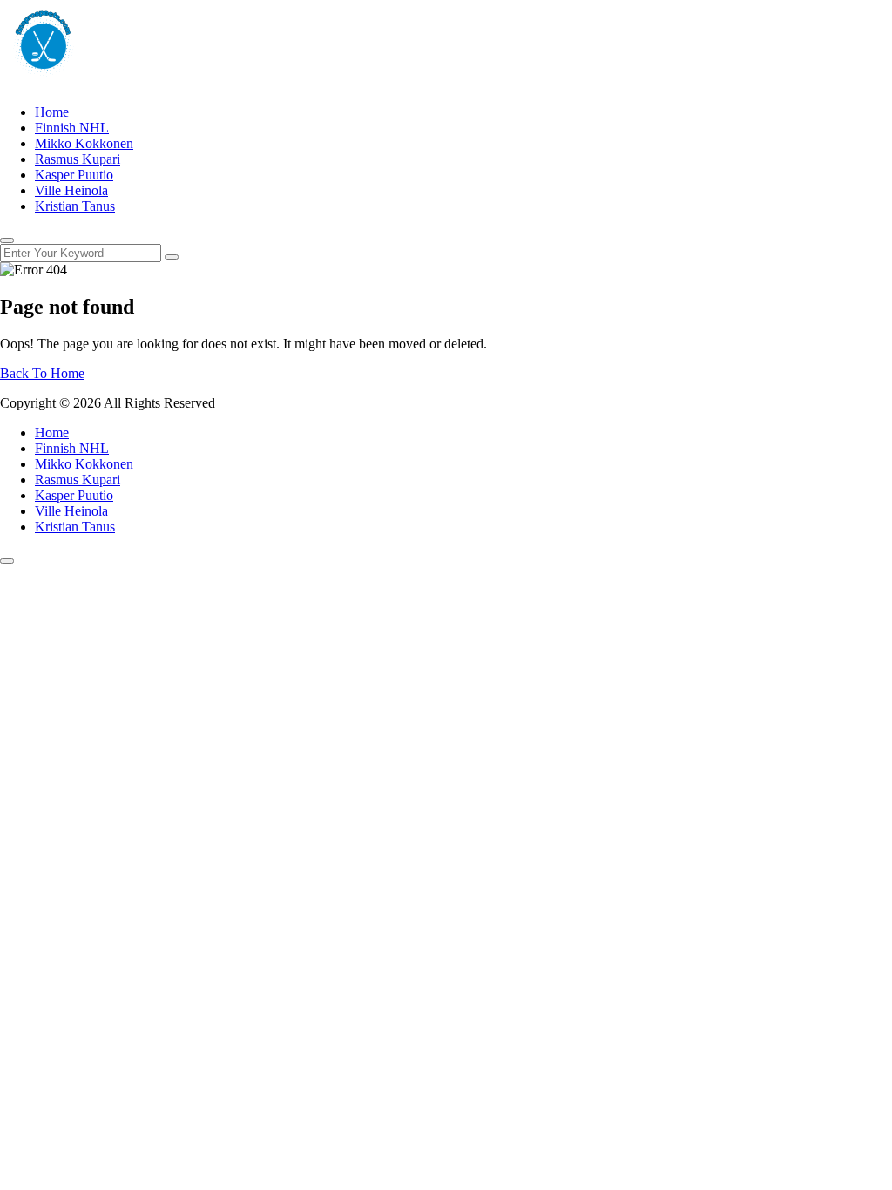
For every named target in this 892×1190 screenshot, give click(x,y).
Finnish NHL (72, 127)
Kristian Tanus (75, 206)
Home (52, 112)
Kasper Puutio (74, 174)
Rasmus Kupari (77, 159)
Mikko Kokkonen (84, 143)
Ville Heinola (71, 190)
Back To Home (42, 373)
